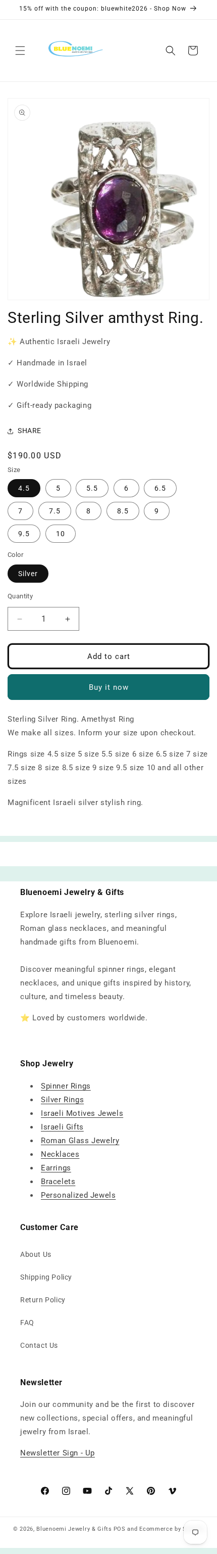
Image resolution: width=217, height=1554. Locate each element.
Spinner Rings (66, 1086)
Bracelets (58, 1181)
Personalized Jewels (78, 1195)
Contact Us (39, 1345)
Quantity (20, 596)
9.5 (24, 534)
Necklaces (60, 1154)
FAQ (27, 1322)
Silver (28, 574)
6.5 (160, 488)
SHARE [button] (29, 431)
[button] (20, 50)
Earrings (56, 1167)
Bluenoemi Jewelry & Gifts (74, 1529)
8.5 (123, 511)
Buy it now (109, 687)
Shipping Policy (46, 1277)
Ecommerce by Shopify (171, 1529)
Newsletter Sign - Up (57, 1452)
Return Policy (43, 1300)
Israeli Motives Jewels (82, 1113)
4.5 (24, 488)
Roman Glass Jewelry (80, 1140)
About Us (35, 1254)
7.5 (55, 511)
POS (120, 1529)
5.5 (92, 488)
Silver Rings (62, 1099)
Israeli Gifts (62, 1127)
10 (60, 534)
